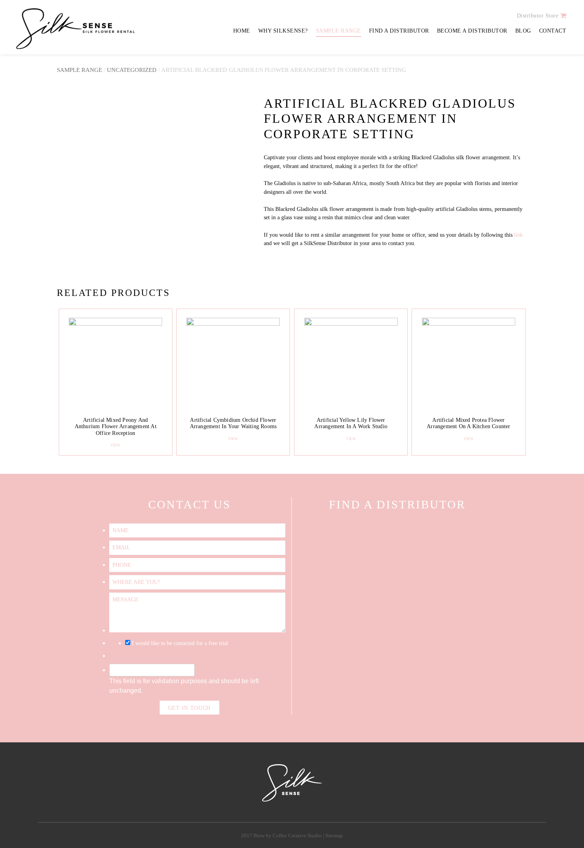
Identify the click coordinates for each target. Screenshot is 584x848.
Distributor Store (538, 16)
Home (241, 31)
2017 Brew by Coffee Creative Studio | (283, 835)
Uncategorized (132, 70)
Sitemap (334, 835)
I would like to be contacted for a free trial (180, 643)
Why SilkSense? (283, 31)
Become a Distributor (472, 31)
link (518, 235)
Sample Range (338, 31)
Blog (523, 31)
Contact (553, 31)
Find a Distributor (399, 31)
